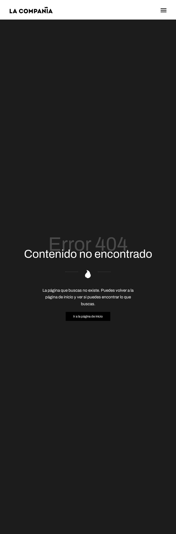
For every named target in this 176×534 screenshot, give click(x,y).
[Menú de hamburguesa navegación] (164, 9)
